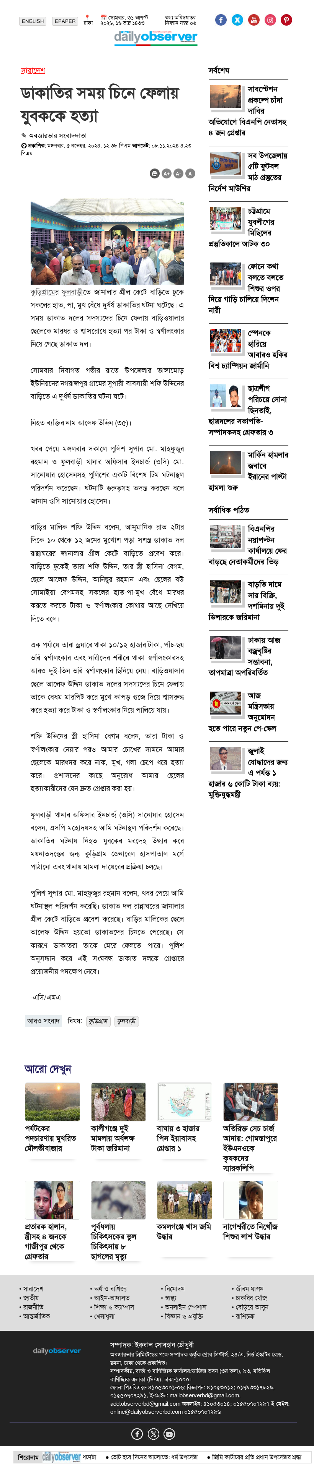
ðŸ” (302, 1457)
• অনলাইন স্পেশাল (183, 1307)
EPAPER (65, 21)
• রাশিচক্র (243, 1316)
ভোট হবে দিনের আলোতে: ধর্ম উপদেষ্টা (138, 1457)
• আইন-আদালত (109, 1298)
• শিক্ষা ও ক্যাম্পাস (112, 1307)
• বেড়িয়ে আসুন (250, 1307)
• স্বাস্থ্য (168, 1298)
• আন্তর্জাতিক (34, 1316)
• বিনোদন (173, 1289)
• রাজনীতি (31, 1307)
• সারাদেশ (31, 1289)
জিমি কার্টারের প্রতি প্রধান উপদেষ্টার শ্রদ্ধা (241, 1457)
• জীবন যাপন (247, 1289)
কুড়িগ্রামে (43, 292)
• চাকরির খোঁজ (249, 1298)
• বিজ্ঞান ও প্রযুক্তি (182, 1316)
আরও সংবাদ (43, 1021)
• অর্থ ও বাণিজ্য (108, 1289)
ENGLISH (33, 21)
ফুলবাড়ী (72, 292)
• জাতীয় (29, 1298)
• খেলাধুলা (102, 1316)
